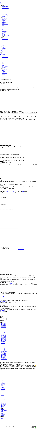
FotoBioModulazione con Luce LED (5, 8)
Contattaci (2, 27)
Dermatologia (3, 47)
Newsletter (1, 321)
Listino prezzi (2, 50)
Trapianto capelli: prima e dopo (21, 249)
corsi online (23, 191)
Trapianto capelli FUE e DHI (4, 14)
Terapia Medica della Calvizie (4, 42)
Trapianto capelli (2, 395)
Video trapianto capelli (4, 16)
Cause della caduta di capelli (4, 22)
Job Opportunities (2, 419)
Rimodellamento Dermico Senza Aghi (5, 11)
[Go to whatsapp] (35, 427)
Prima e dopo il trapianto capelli (5, 15)
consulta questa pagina (18, 289)
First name (1, 314)
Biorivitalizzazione (3, 29)
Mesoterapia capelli (3, 43)
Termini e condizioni (2, 320)
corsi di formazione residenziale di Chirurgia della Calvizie (11, 191)
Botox (2, 30)
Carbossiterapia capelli (4, 19)
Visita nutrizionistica (4, 48)
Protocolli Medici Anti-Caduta (4, 18)
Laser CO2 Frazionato (4, 32)
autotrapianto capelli (26, 303)
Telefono (1, 316)
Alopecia (3, 21)
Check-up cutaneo (3, 23)
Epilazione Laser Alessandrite (4, 31)
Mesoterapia (3, 33)
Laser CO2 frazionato (3, 380)
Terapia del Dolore (3, 49)
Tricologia (2, 402)
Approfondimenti (3, 44)
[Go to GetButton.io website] (36, 428)
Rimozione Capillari (3, 383)
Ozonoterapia (3, 25)
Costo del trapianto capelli (3, 296)
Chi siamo (2, 417)
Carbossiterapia (3, 7)
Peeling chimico (2, 390)
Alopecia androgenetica (4, 45)
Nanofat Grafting (3, 20)
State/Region (1, 317)
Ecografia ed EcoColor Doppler (5, 24)
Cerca (0, 52)
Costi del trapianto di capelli (3, 404)
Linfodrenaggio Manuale (4, 9)
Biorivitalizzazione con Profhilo (5, 6)
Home (1, 28)
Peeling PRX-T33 (3, 34)
